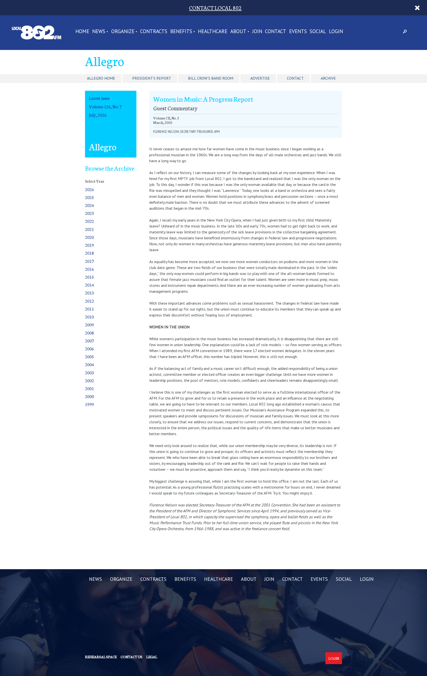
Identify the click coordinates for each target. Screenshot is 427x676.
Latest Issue (99, 98)
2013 (89, 293)
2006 (89, 348)
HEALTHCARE (212, 32)
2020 (89, 237)
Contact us (131, 656)
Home (82, 32)
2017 (89, 261)
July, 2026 (98, 115)
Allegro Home (101, 78)
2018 (89, 253)
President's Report (151, 78)
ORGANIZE (122, 32)
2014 (89, 285)
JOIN (257, 32)
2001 (89, 388)
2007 (89, 341)
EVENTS (298, 32)
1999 (89, 404)
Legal (151, 656)
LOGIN (336, 32)
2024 (89, 205)
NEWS (98, 32)
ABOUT (238, 32)
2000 (89, 396)
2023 (89, 213)
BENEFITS (181, 32)
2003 (89, 372)
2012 (89, 301)
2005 (89, 356)
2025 (89, 197)
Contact (295, 78)
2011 (89, 309)
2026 (89, 189)
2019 (89, 245)
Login (333, 658)
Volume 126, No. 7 (105, 106)
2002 (89, 380)
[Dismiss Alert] (417, 7)
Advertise (260, 78)
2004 (89, 364)
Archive (328, 78)
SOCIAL (318, 32)
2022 (89, 221)
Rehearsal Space (101, 656)
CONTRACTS (153, 32)
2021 (89, 229)
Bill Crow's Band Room (210, 78)
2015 (89, 277)
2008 (89, 333)
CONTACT (275, 32)
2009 (89, 324)
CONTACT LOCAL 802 (215, 7)
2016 (89, 269)
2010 (89, 317)
